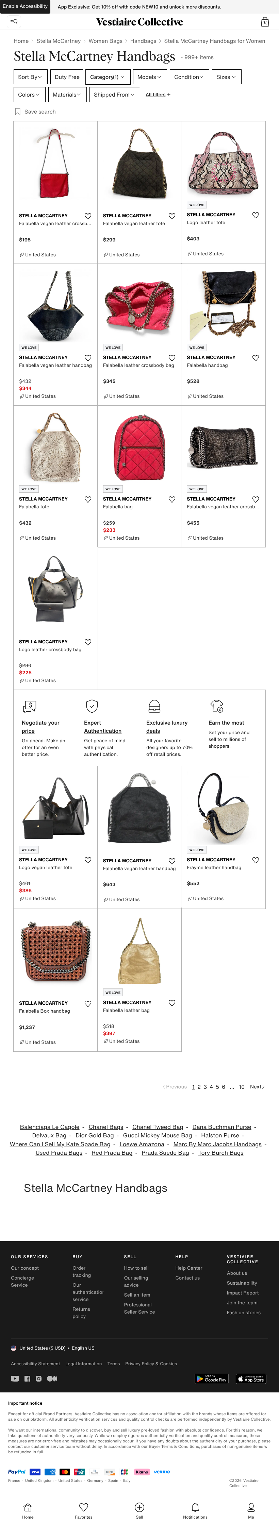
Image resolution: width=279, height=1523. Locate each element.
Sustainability (242, 1283)
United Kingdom (39, 1480)
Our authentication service (88, 1292)
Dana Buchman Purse (222, 1127)
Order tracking (81, 1272)
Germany (95, 1480)
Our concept (25, 1268)
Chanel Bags (105, 1127)
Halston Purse (220, 1135)
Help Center (189, 1268)
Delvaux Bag (49, 1135)
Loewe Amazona (142, 1144)
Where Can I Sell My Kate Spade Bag (60, 1144)
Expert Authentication (103, 726)
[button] (265, 22)
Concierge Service (22, 1281)
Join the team (242, 1302)
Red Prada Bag (112, 1153)
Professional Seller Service (139, 1308)
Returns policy (81, 1313)
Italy (127, 1480)
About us (237, 1273)
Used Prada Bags (58, 1153)
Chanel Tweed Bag (157, 1127)
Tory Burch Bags (221, 1153)
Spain (113, 1480)
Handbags (143, 41)
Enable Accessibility (25, 6)
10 (242, 1087)
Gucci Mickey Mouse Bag (157, 1135)
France (14, 1480)
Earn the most (226, 722)
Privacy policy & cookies (151, 1363)
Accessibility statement (35, 1363)
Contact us (188, 1278)
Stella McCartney (58, 41)
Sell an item (137, 1295)
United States (71, 1480)
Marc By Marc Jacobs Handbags (218, 1144)
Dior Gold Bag (95, 1135)
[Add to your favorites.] (88, 216)
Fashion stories (244, 1312)
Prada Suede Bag (165, 1153)
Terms (113, 1363)
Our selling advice (136, 1281)
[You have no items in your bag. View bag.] (265, 22)
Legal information (83, 1363)
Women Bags (105, 41)
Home (21, 41)
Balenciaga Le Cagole (50, 1127)
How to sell (136, 1268)
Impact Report (243, 1293)
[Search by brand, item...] (14, 21)
